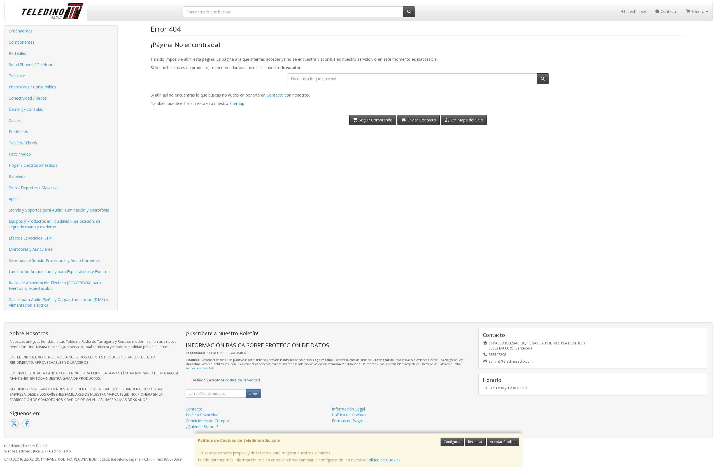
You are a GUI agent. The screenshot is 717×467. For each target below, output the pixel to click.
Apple (14, 198)
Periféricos (18, 131)
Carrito (698, 11)
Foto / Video (20, 154)
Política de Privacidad (199, 368)
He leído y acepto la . (226, 380)
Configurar (452, 441)
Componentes (21, 42)
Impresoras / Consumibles (32, 87)
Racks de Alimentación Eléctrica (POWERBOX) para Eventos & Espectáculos (55, 285)
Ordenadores (20, 31)
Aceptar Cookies (503, 441)
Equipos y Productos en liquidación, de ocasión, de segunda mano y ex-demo (55, 224)
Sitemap (236, 103)
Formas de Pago (347, 420)
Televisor (17, 75)
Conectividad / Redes (28, 98)
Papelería (17, 176)
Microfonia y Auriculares (30, 249)
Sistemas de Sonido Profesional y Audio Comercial (54, 260)
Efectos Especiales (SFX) (31, 238)
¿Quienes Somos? (202, 426)
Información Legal (348, 409)
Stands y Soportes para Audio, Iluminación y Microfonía (59, 210)
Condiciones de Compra (207, 420)
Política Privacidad (202, 414)
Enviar (253, 393)
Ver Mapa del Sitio (466, 120)
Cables (15, 120)
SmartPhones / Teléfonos (32, 64)
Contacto (669, 11)
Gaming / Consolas (26, 109)
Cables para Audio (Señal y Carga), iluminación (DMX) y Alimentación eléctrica (58, 302)
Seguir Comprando (375, 120)
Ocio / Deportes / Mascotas (34, 187)
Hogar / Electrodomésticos (33, 165)
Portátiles (17, 53)
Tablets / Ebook (23, 143)
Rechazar (475, 441)
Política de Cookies (383, 460)
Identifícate (635, 11)
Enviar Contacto (421, 120)
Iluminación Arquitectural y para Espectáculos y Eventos (59, 271)
